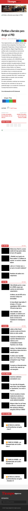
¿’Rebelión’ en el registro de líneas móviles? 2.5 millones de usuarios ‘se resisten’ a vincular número (18, 259)
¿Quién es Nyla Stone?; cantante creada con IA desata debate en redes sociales (18, 331)
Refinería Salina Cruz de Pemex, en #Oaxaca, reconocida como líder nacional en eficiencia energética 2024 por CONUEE (18, 406)
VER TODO (24, 245)
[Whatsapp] (22, 41)
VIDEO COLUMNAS (6, 414)
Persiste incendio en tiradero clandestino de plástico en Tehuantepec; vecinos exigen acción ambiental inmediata (17, 397)
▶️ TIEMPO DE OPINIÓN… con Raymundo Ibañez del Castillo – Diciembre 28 (14, 461)
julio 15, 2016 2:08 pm (12, 38)
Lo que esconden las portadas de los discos (6, 116)
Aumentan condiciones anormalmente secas (15, 378)
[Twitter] (20, 41)
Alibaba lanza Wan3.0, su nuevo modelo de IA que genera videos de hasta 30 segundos (18, 251)
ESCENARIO (5, 326)
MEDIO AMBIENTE (6, 374)
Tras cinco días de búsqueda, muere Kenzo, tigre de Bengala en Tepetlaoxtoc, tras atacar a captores (18, 387)
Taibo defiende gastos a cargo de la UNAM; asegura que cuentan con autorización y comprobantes (18, 288)
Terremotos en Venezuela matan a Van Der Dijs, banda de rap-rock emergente (18, 367)
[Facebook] (17, 41)
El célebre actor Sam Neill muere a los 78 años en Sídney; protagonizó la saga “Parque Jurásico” (18, 359)
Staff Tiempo (4, 38)
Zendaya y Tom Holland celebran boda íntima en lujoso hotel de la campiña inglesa (18, 350)
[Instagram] (15, 125)
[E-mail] (25, 41)
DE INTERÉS (5, 246)
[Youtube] (19, 125)
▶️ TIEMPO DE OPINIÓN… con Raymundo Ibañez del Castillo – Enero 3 (14, 444)
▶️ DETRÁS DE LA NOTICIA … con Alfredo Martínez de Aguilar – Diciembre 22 (14, 479)
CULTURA (4, 282)
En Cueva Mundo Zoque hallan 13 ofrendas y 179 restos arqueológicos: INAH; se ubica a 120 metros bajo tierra (18, 305)
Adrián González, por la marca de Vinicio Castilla (22, 116)
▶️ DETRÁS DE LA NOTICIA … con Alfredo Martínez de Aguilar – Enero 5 (14, 427)
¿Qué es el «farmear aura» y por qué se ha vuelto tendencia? (18, 267)
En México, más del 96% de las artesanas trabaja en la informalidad (18, 296)
